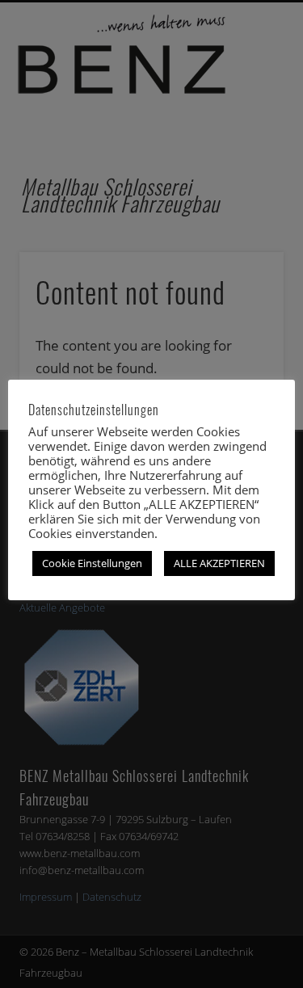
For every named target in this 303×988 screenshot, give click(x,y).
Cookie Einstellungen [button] (92, 563)
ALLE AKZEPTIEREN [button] (219, 563)
